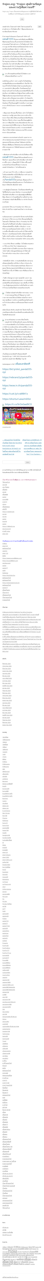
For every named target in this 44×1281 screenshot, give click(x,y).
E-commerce (6, 811)
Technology (6, 1034)
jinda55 (15, 1249)
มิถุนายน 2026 (6, 668)
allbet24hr (5, 774)
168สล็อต (5, 744)
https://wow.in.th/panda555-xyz (17, 387)
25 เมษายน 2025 (6, 427)
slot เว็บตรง (5, 487)
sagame (4, 551)
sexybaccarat (6, 563)
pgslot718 (5, 921)
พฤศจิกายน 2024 (7, 715)
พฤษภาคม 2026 (7, 671)
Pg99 (3, 911)
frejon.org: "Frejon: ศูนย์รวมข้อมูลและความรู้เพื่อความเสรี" (22, 5)
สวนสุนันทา (5, 1156)
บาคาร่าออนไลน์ (7, 1085)
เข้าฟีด (4, 1230)
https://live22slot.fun (8, 575)
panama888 (6, 894)
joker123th (5, 857)
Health (4, 833)
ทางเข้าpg (5, 1078)
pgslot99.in (5, 931)
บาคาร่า (4, 502)
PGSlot (4, 919)
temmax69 (5, 1039)
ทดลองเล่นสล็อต (7, 1075)
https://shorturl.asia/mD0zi (16, 398)
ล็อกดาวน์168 (6, 1110)
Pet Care (5, 896)
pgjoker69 (5, 916)
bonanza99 (5, 789)
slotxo (4, 504)
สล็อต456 (5, 1117)
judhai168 (5, 862)
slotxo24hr (5, 1021)
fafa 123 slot (6, 813)
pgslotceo (5, 933)
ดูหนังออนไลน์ (6, 548)
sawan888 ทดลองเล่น (8, 987)
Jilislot (4, 845)
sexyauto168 (6, 999)
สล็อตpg (4, 1134)
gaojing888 (5, 828)
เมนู (22, 19)
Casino (4, 801)
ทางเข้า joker (6, 531)
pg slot (4, 514)
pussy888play (6, 965)
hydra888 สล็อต (7, 840)
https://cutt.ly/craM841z (15, 393)
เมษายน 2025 (6, 703)
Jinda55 (4, 847)
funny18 (4, 823)
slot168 (4, 485)
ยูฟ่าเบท (4, 1107)
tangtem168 (6, 1031)
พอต (3, 1097)
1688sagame (6, 740)
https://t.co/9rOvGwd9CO (18, 404)
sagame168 (5, 980)
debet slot (5, 806)
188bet (4, 747)
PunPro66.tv (6, 948)
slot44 (4, 492)
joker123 (5, 546)
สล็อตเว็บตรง (6, 590)
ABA (3, 769)
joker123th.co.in (7, 860)
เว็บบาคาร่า (5, 592)
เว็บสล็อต (5, 1193)
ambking (5, 779)
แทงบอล (4, 1198)
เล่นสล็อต (5, 1181)
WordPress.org (6, 1235)
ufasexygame (6, 1051)
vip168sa (5, 1056)
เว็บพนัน (4, 1188)
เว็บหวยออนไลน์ (7, 597)
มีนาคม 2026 (6, 676)
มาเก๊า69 (4, 1105)
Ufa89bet (5, 1044)
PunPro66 (5, 945)
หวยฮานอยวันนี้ (7, 1164)
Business (5, 798)
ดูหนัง (4, 556)
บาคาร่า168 (5, 1083)
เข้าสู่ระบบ (5, 1227)
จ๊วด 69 (4, 1066)
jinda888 (5, 850)
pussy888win (6, 968)
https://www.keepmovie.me (10, 583)
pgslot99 (5, 928)
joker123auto (6, 855)
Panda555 (10, 179)
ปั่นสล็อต (4, 1088)
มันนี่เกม (4, 1102)
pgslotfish (5, 936)
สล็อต (4, 1112)
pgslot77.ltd (6, 926)
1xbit (4, 754)
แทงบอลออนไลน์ (7, 1200)
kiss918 (4, 521)
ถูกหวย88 (5, 1073)
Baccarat (5, 781)
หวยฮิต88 (5, 1166)
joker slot (5, 534)
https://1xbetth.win (8, 512)
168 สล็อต (5, 737)
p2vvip (4, 892)
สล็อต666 (5, 1122)
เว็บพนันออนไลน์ (7, 1191)
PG (3, 899)
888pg (4, 759)
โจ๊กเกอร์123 (6, 482)
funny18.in (5, 825)
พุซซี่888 (4, 1100)
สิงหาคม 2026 (6, 664)
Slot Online (5, 1012)
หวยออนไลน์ (6, 600)
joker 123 (5, 553)
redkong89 (5, 970)
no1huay (5, 882)
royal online (6, 975)
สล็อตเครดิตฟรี (22, 363)
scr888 (4, 995)
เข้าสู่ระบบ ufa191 (7, 1173)
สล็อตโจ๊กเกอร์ (6, 1154)
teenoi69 (5, 1036)
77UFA (4, 757)
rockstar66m (6, 972)
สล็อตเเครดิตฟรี (6, 1149)
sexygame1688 (6, 1004)
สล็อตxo (4, 1137)
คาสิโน (4, 1061)
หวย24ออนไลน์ (6, 1159)
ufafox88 (5, 1048)
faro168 (4, 816)
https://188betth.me (8, 526)
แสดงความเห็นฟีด (7, 1232)
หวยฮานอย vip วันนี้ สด (9, 1161)
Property (5, 943)
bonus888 (5, 791)
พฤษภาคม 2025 (7, 700)
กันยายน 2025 (6, 691)
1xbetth (4, 752)
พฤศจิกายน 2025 (7, 686)
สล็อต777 (5, 1124)
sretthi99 (5, 1024)
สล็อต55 (4, 1120)
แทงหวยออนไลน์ (7, 1203)
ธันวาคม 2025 (6, 683)
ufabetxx (5, 1046)
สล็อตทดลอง (6, 507)
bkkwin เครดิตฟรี (7, 784)
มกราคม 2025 (6, 710)
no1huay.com (6, 884)
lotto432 (5, 874)
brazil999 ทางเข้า (7, 793)
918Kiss (4, 762)
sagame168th (6, 982)
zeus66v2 (5, 1058)
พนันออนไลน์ (6, 1095)
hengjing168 (6, 835)
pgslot (4, 497)
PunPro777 (5, 950)
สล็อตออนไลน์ (6, 595)
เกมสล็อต (5, 1171)
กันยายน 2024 (6, 720)
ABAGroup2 (6, 771)
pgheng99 (5, 914)
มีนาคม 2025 (6, 705)
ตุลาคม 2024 (6, 717)
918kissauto (6, 764)
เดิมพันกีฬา (5, 1178)
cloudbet (5, 803)
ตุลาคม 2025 (6, 688)
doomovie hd (6, 529)
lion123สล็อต (6, 867)
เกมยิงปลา (5, 1169)
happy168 (5, 830)
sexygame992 (6, 1007)
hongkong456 (6, 838)
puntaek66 (5, 955)
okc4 (3, 887)
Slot (3, 1009)
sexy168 (4, 997)
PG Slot (4, 901)
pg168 (4, 906)
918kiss (4, 543)
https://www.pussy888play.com (12, 558)
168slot (4, 742)
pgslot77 (5, 568)
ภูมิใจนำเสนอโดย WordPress (10, 1277)
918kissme (5, 767)
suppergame (6, 1029)
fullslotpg (5, 573)
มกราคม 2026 (6, 681)
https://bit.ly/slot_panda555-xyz (17, 370)
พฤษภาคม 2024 (7, 725)
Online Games (6, 889)
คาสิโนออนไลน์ (7, 1063)
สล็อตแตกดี (5, 1151)
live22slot (5, 872)
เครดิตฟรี (27, 1264)
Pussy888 (5, 960)
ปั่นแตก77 (5, 1093)
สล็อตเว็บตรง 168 (7, 1146)
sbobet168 (5, 992)
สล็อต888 (5, 494)
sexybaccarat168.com (9, 1002)
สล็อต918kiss (6, 1129)
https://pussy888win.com (10, 561)
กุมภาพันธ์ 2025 (7, 708)
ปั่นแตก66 (5, 1090)
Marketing (5, 879)
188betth (5, 749)
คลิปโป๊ (4, 509)
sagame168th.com (8, 985)
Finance (4, 818)
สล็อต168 (5, 1115)
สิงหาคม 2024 (6, 722)
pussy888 (5, 499)
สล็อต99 (4, 490)
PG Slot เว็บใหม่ (7, 904)
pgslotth (5, 938)
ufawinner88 (6, 1053)
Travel (4, 1041)
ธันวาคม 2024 (6, 713)
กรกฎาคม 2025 (6, 695)
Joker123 (5, 852)
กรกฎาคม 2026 (6, 666)
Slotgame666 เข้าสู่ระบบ (9, 1017)
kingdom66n (6, 865)
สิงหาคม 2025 (6, 693)
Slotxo (4, 1019)
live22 (4, 869)
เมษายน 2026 (6, 673)
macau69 (5, 877)
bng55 (4, 786)
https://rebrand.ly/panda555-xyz (17, 379)
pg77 (3, 909)
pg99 (3, 570)
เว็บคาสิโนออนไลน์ (8, 1183)
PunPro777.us (6, 953)
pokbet (4, 941)
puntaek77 (5, 958)
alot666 (4, 776)
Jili (3, 843)
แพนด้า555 (8, 38)
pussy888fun (6, 963)
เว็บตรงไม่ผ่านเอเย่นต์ (8, 1186)
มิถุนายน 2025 (6, 698)
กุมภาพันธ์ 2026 (7, 678)
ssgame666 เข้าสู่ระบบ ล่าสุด (10, 1026)
